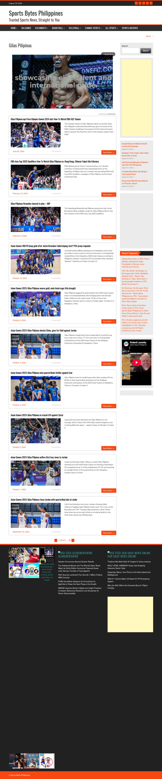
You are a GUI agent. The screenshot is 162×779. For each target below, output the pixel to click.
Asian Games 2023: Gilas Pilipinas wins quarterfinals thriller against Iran (41, 372)
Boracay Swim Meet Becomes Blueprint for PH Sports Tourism (135, 182)
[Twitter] (139, 3)
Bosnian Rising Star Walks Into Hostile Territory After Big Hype (134, 145)
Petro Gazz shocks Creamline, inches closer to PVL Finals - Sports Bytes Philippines (134, 308)
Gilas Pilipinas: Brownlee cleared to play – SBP (30, 203)
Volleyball (74, 28)
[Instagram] (147, 3)
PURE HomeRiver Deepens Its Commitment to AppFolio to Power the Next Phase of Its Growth (77, 582)
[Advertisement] (136, 98)
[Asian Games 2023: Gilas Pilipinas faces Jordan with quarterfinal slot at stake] (36, 516)
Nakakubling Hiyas (129, 258)
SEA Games (26, 28)
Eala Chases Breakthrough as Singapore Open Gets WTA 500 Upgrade (135, 163)
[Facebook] (136, 3)
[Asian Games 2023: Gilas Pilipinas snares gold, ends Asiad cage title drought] (36, 305)
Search (125, 46)
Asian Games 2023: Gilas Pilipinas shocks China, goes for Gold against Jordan (43, 330)
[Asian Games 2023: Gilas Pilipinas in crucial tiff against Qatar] (36, 432)
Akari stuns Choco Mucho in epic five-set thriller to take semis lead (136, 313)
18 (69, 540)
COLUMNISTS (40, 28)
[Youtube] (143, 3)
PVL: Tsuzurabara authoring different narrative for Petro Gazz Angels (135, 299)
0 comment (56, 151)
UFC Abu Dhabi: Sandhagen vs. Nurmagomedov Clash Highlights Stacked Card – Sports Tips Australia (135, 274)
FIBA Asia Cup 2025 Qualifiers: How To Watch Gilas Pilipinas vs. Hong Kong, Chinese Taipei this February (55, 161)
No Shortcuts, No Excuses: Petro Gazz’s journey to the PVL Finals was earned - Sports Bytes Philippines (135, 292)
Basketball (57, 28)
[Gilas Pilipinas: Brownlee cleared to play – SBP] (36, 220)
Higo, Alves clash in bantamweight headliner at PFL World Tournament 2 (134, 281)
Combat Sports (92, 28)
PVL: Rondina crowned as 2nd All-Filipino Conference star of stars (133, 328)
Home (13, 28)
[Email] (151, 3)
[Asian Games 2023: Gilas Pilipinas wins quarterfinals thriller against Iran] (36, 389)
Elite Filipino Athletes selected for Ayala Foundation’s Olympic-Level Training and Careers (135, 262)
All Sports (111, 28)
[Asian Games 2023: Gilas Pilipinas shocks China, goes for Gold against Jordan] (36, 347)
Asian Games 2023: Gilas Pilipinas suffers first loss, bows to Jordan (39, 457)
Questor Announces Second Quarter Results (76, 561)
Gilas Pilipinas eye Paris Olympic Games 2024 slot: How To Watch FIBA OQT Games (46, 119)
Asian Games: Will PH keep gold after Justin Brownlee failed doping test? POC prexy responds (50, 246)
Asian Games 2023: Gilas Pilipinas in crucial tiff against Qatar (37, 415)
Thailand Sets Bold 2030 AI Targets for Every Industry (129, 561)
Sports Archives (130, 28)
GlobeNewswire (68, 556)
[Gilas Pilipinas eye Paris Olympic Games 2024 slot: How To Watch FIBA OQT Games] (36, 136)
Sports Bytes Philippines (36, 12)
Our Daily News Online (122, 556)
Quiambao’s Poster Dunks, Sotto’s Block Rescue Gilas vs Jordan (135, 154)
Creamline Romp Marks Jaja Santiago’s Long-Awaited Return (134, 172)
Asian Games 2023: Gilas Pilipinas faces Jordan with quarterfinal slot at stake (44, 499)
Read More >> (109, 152)
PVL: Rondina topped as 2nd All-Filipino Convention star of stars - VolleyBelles (135, 322)
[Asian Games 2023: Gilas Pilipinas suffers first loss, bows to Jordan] (36, 474)
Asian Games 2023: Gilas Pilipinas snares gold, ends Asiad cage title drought (43, 288)
